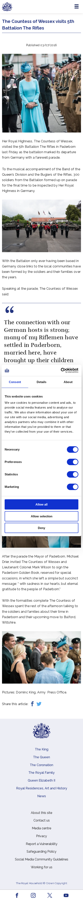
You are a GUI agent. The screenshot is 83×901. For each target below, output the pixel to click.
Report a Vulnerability (41, 844)
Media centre (41, 828)
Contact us (41, 820)
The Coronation (41, 765)
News (41, 796)
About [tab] (68, 382)
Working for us (41, 867)
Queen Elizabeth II (41, 780)
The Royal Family (41, 773)
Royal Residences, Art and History (41, 788)
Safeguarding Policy (41, 851)
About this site (41, 813)
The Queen (41, 757)
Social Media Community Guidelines (41, 859)
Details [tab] (42, 382)
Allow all (41, 504)
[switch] (72, 462)
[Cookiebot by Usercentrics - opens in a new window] (60, 370)
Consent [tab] (15, 382)
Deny (41, 528)
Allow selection (41, 516)
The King (41, 749)
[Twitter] (39, 704)
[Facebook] (32, 704)
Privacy (41, 836)
